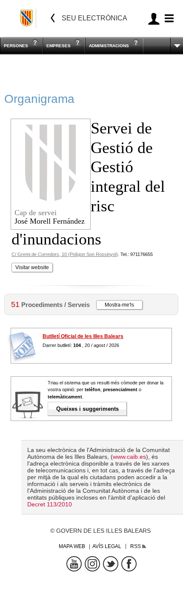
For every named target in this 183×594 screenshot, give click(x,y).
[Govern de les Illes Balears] (27, 18)
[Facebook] (129, 563)
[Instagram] (92, 563)
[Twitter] (110, 563)
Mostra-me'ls (119, 305)
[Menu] (168, 18)
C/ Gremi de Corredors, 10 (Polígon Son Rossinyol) (64, 254)
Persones (16, 45)
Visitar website (32, 267)
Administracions (109, 45)
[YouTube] (74, 563)
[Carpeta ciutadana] (154, 18)
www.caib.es (129, 456)
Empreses (58, 45)
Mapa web (72, 546)
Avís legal (106, 546)
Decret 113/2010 (49, 504)
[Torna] (53, 18)
